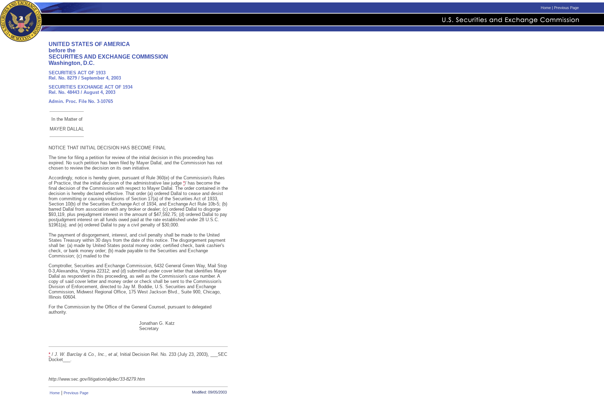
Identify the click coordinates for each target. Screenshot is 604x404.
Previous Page (566, 8)
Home (546, 8)
